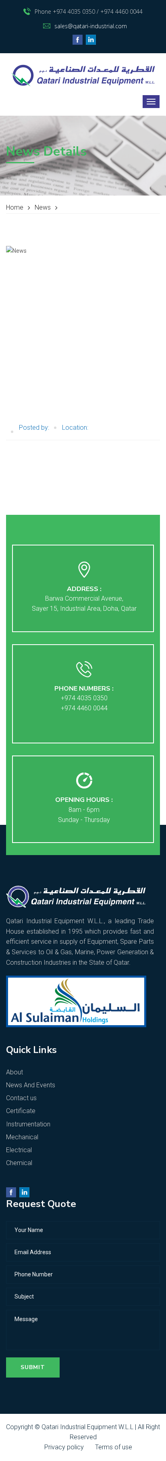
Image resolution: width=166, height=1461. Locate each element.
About (14, 1072)
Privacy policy (64, 1447)
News (43, 207)
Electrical (19, 1150)
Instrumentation (28, 1124)
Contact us (21, 1098)
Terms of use (113, 1447)
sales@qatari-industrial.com (90, 26)
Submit (33, 1367)
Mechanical (22, 1137)
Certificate (20, 1111)
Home (14, 207)
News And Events (30, 1085)
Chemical (19, 1163)
